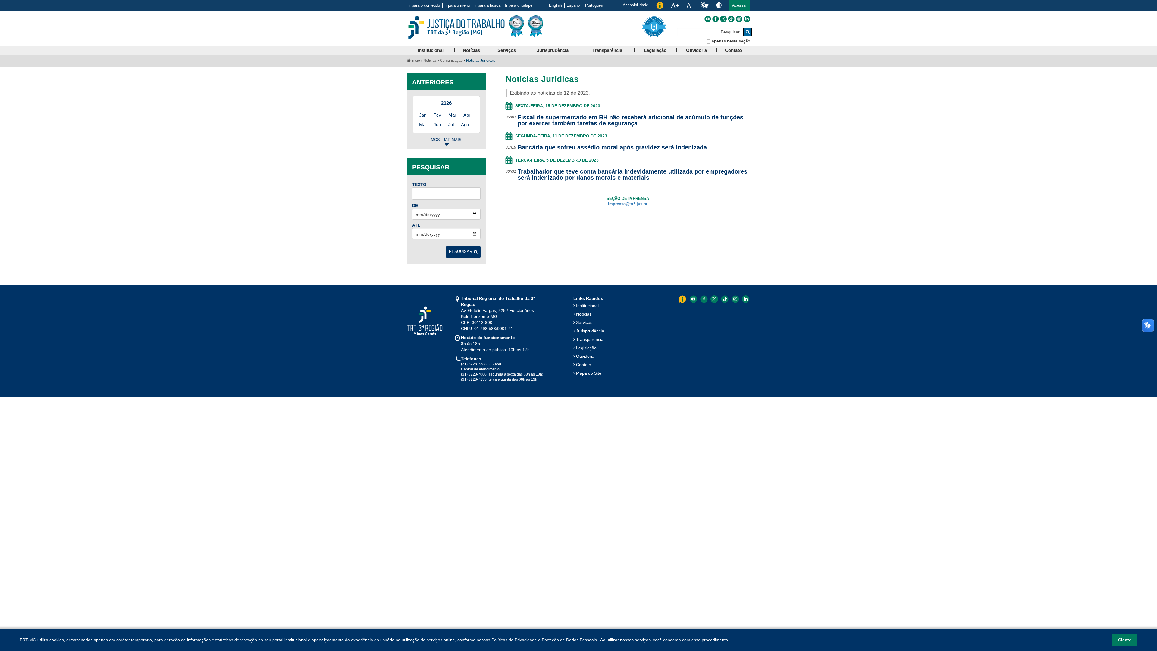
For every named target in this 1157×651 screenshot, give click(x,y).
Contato (583, 364)
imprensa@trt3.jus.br (627, 204)
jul (451, 124)
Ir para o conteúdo (424, 5)
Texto (419, 184)
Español (573, 5)
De (415, 205)
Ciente (1124, 639)
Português (594, 5)
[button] (739, 5)
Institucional (587, 305)
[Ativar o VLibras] (704, 5)
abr (466, 115)
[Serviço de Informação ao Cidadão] (660, 5)
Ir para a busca (487, 5)
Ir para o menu (457, 5)
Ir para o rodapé (518, 5)
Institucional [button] (431, 50)
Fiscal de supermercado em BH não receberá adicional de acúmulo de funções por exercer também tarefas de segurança (630, 120)
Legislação (586, 347)
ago (465, 124)
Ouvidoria (585, 356)
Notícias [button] (471, 50)
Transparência (590, 339)
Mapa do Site (588, 373)
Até (416, 225)
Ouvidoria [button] (696, 50)
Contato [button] (733, 50)
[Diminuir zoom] (690, 5)
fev (437, 115)
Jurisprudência (590, 331)
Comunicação (451, 60)
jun (437, 124)
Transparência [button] (607, 50)
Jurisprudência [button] (553, 50)
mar (452, 115)
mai (422, 124)
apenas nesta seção (731, 41)
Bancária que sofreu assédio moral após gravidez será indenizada (612, 147)
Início (415, 60)
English (555, 5)
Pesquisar (460, 252)
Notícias (430, 60)
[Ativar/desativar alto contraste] (719, 5)
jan (422, 115)
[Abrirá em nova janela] (707, 19)
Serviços (584, 322)
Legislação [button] (655, 50)
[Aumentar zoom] (675, 5)
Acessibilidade (635, 5)
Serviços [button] (506, 50)
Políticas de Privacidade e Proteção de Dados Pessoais (544, 639)
